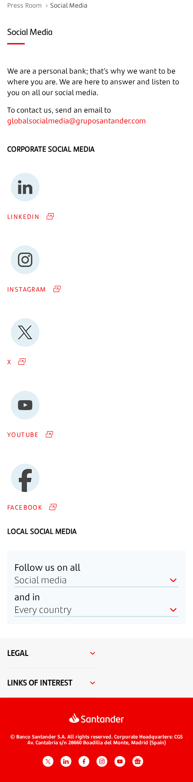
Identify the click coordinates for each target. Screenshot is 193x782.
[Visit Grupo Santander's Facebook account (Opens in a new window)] (84, 761)
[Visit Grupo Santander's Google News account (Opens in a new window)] (137, 761)
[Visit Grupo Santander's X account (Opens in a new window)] (48, 761)
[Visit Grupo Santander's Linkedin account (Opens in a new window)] (66, 761)
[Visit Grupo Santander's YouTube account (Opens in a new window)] (119, 761)
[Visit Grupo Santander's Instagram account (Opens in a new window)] (101, 761)
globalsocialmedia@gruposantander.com (76, 121)
